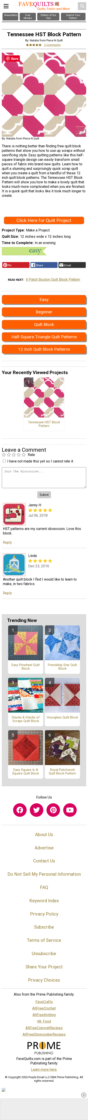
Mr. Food (44, 1021)
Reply (7, 542)
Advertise (44, 848)
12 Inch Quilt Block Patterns (44, 349)
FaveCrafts (44, 1002)
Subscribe (44, 927)
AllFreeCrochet (44, 1008)
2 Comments (52, 45)
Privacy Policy (44, 914)
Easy (44, 299)
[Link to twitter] (36, 810)
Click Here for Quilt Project (43, 220)
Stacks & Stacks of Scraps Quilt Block (26, 719)
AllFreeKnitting (44, 1015)
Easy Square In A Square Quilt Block (25, 771)
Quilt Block (44, 324)
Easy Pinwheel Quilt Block (26, 667)
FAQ (44, 887)
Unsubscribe (44, 953)
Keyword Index (44, 900)
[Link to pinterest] (53, 810)
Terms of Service (44, 940)
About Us (44, 834)
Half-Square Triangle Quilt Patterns (44, 336)
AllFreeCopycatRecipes (44, 1028)
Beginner (44, 311)
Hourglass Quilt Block (62, 717)
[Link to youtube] (70, 810)
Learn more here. (44, 1069)
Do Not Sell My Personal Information (44, 874)
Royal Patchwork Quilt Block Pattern (62, 771)
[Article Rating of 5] (34, 45)
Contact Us (44, 861)
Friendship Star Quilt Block (62, 667)
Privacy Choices (44, 980)
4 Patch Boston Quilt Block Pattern (53, 279)
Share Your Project (44, 967)
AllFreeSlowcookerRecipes (44, 1034)
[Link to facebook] (20, 810)
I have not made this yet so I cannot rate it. (40, 461)
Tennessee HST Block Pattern (44, 424)
